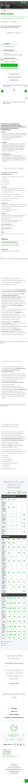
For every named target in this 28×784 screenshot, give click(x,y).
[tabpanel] (14, 683)
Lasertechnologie (14, 773)
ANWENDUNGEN (14, 80)
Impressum (14, 764)
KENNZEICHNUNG (14, 683)
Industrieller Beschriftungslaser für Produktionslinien (12, 9)
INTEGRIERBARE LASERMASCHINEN (14, 663)
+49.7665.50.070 (7, 754)
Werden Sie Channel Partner (14, 717)
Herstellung (13, 21)
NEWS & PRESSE (14, 714)
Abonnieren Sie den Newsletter (13, 736)
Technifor (12, 739)
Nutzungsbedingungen (14, 771)
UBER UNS (14, 711)
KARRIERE (14, 708)
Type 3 (6, 739)
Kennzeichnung (5, 21)
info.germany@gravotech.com (11, 756)
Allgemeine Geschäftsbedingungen (14, 769)
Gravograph (19, 739)
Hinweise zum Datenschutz (14, 767)
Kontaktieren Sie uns (10, 65)
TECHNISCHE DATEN (14, 74)
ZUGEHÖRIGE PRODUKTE (14, 77)
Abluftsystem (13, 326)
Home (2, 8)
